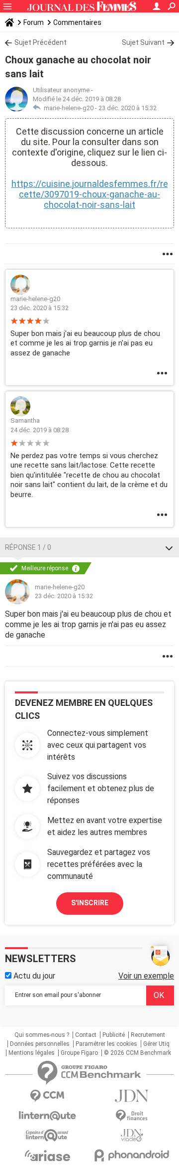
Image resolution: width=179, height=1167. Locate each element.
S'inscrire (89, 903)
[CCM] (47, 1096)
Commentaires (77, 22)
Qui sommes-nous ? (41, 1034)
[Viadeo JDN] (132, 1135)
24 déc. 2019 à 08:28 (39, 430)
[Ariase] (47, 1155)
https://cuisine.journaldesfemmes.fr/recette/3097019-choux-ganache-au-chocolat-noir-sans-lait (89, 194)
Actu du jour (33, 976)
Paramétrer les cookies (106, 1043)
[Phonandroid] (132, 1155)
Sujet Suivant (143, 42)
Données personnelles (40, 1043)
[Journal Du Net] (132, 1096)
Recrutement (148, 1034)
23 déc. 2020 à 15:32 (127, 108)
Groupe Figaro (79, 1052)
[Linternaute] (47, 1116)
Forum (33, 22)
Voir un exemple (146, 976)
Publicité (113, 1034)
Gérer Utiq (156, 1043)
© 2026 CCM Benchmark (137, 1052)
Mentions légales (31, 1052)
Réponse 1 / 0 (28, 547)
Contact (85, 1034)
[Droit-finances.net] (132, 1116)
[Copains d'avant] (47, 1135)
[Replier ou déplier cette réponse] (169, 547)
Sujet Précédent (40, 42)
